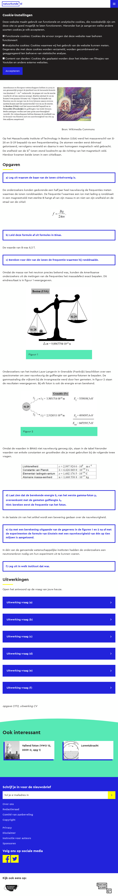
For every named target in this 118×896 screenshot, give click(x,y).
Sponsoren (9, 843)
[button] (114, 4)
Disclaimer (9, 833)
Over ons (8, 804)
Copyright (9, 819)
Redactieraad (11, 809)
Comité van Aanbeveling (18, 814)
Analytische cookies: (56, 49)
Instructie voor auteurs (17, 838)
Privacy (7, 827)
